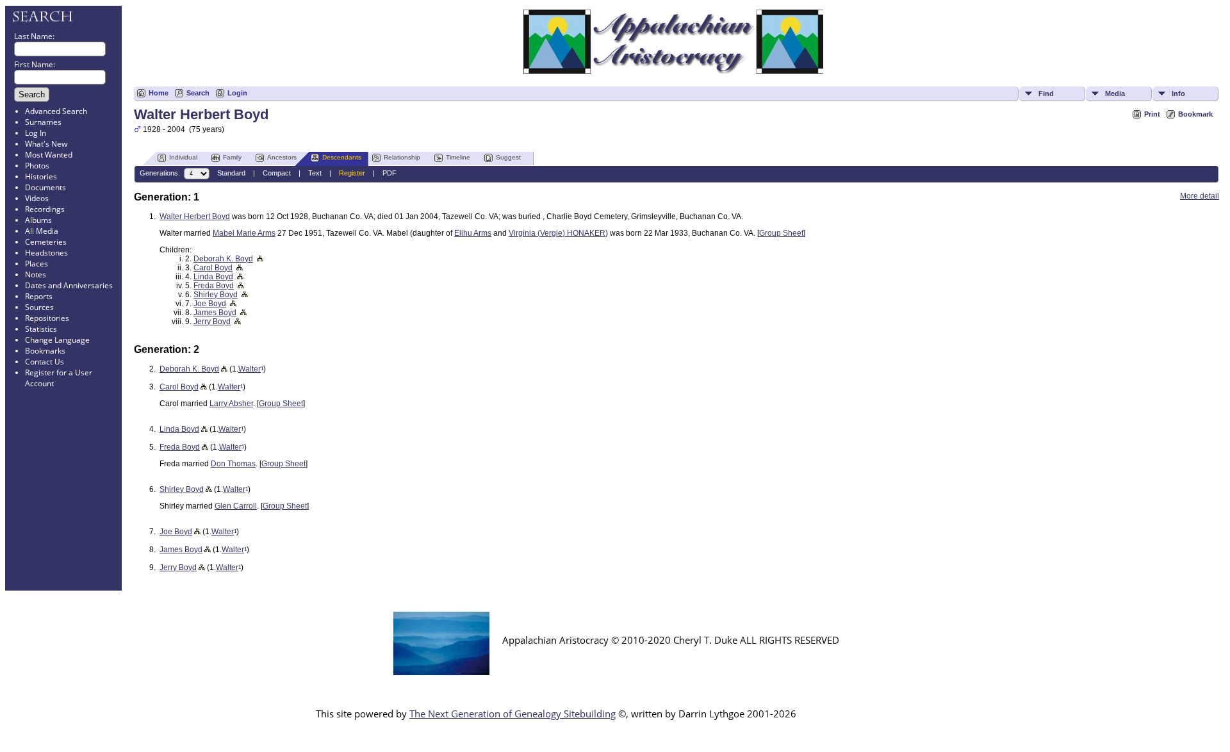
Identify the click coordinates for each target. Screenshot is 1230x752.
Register (352, 173)
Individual (183, 157)
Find (1046, 93)
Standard (231, 173)
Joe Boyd (209, 303)
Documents (45, 187)
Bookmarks (45, 350)
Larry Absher (231, 403)
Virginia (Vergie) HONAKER (557, 233)
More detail (1199, 196)
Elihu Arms (472, 233)
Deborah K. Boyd (223, 258)
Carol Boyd (213, 267)
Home (158, 93)
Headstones (46, 252)
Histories (41, 176)
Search (197, 93)
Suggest (508, 157)
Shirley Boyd (215, 294)
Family (232, 157)
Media (1115, 93)
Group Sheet (781, 233)
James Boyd (214, 312)
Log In (35, 132)
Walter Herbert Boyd (195, 216)
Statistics (41, 328)
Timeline (458, 157)
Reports (39, 296)
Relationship (402, 157)
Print (1152, 114)
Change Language (57, 339)
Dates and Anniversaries (69, 285)
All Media (41, 230)
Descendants (341, 157)
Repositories (47, 318)
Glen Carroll (236, 506)
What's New (46, 143)
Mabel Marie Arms (244, 233)
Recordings (45, 209)
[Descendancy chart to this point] (224, 368)
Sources (39, 307)
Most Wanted (48, 154)
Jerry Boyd (212, 321)
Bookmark (1195, 114)
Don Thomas (233, 463)
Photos (37, 165)
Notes (35, 274)
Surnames (43, 122)
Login (237, 93)
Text (315, 173)
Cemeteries (46, 241)
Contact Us (44, 361)
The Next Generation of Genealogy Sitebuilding (512, 713)
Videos (37, 198)
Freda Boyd (213, 285)
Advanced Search (56, 111)
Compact (277, 173)
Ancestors (282, 157)
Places (36, 263)
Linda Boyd (213, 276)
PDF (389, 173)
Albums (38, 220)
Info (1178, 93)
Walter (249, 368)
